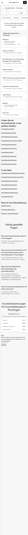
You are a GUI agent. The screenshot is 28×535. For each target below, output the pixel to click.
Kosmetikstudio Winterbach (9, 181)
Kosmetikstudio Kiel (7, 196)
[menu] (2, 2)
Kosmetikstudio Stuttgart (8, 164)
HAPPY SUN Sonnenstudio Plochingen (14, 78)
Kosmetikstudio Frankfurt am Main (11, 140)
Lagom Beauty (7, 95)
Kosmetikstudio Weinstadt (9, 189)
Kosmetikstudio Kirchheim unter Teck (12, 177)
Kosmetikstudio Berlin (7, 129)
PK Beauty (6, 39)
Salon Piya (6, 113)
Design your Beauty (8, 51)
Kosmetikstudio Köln (7, 152)
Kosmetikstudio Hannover (9, 148)
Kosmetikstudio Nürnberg (9, 160)
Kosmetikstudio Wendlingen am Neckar (13, 173)
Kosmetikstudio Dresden (8, 133)
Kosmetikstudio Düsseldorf (9, 137)
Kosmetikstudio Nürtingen (9, 185)
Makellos (5, 103)
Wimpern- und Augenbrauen (9, 213)
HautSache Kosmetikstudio (11, 86)
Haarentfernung (6, 206)
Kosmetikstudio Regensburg (9, 192)
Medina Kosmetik (8, 69)
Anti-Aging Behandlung (8, 209)
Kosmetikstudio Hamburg (8, 144)
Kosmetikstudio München (8, 156)
